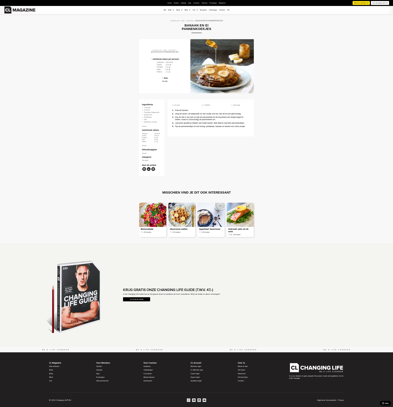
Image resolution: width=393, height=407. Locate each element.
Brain (170, 10)
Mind (186, 10)
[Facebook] (144, 169)
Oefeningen (213, 10)
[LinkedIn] (148, 169)
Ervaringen (213, 3)
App (189, 3)
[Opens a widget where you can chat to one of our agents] (385, 403)
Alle (165, 10)
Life (194, 10)
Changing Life (175, 21)
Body (178, 10)
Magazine (222, 3)
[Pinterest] (153, 169)
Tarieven (204, 3)
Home (169, 3)
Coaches (196, 3)
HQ (228, 10)
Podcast (222, 10)
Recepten (203, 10)
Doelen (176, 3)
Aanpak (183, 3)
